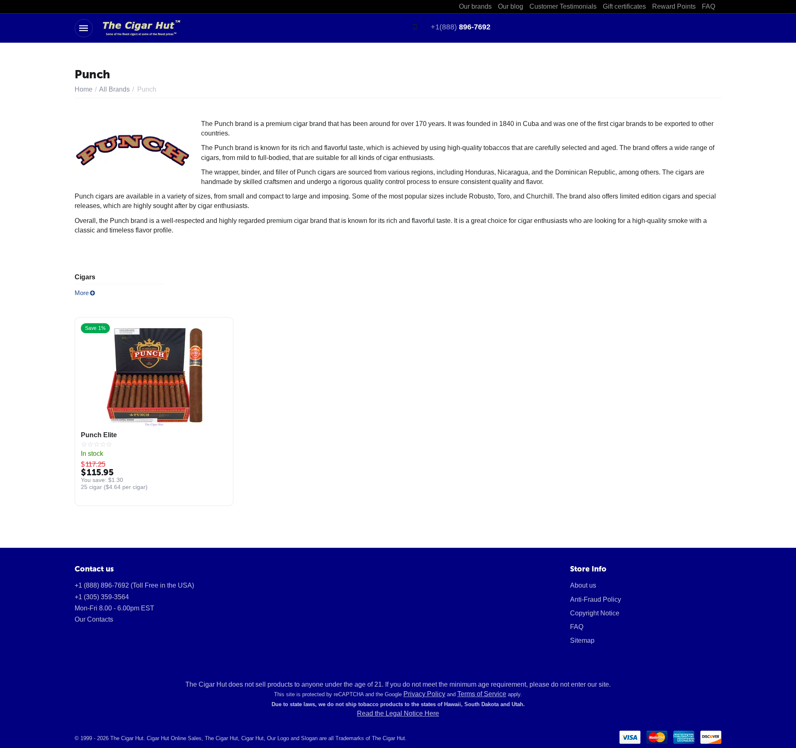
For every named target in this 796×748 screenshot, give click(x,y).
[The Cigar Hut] (141, 27)
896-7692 (460, 27)
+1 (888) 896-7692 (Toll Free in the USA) (134, 585)
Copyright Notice (594, 613)
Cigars (85, 277)
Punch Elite (99, 434)
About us (583, 585)
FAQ (576, 626)
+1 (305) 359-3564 (102, 596)
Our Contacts (94, 619)
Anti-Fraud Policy (595, 599)
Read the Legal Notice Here (398, 713)
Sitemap (582, 640)
